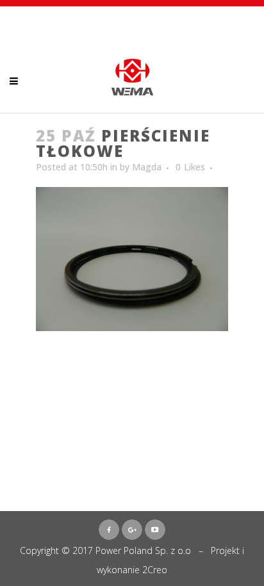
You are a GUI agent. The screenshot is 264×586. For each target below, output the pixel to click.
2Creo (154, 570)
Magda (146, 167)
